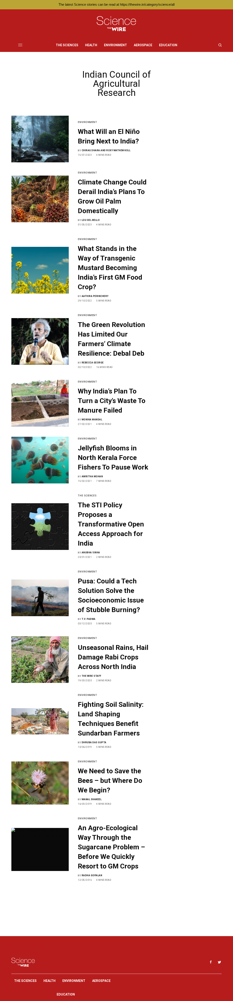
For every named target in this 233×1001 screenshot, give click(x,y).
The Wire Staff (91, 676)
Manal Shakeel (92, 799)
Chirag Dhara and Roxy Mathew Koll (106, 150)
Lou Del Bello (91, 220)
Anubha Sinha (91, 552)
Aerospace (101, 981)
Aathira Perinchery (95, 296)
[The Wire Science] (116, 23)
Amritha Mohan (92, 476)
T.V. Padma (89, 619)
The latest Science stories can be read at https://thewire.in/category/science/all (116, 4)
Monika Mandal (92, 419)
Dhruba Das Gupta (94, 742)
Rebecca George (93, 362)
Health (49, 981)
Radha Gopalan (92, 875)
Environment (87, 122)
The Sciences (87, 495)
